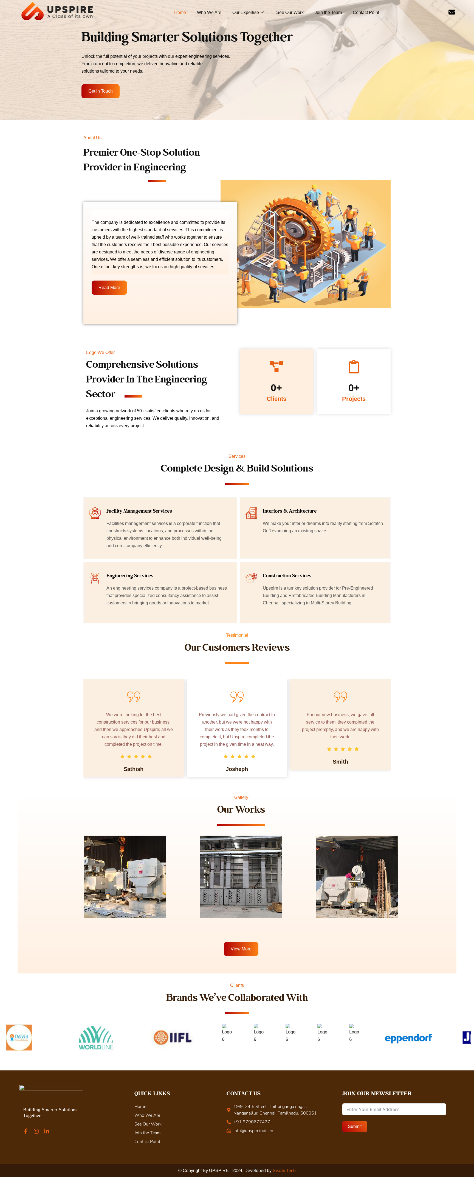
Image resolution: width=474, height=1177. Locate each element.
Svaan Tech (284, 1170)
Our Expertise (245, 12)
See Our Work (290, 12)
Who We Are (209, 12)
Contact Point (366, 12)
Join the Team (328, 12)
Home (180, 12)
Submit (355, 1126)
